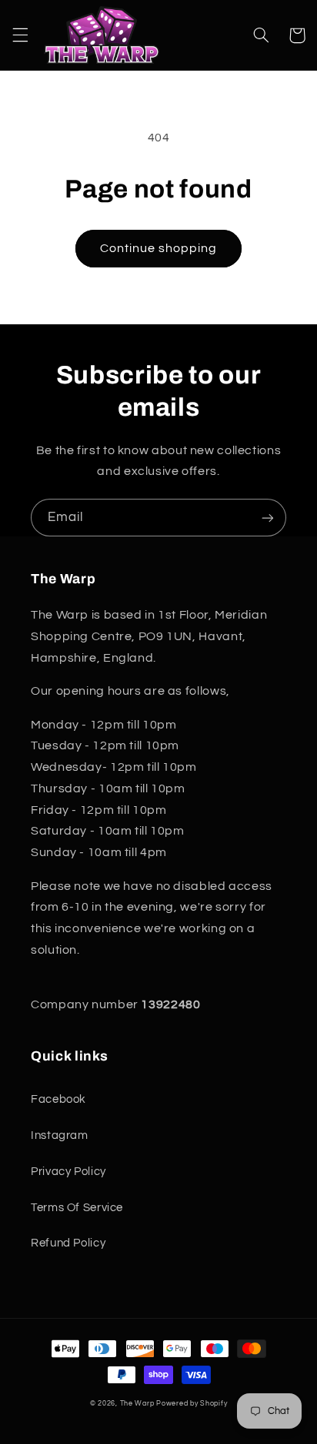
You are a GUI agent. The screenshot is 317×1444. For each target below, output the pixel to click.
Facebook (58, 1099)
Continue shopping (159, 248)
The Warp (137, 1403)
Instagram (59, 1135)
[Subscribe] (267, 517)
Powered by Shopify (191, 1403)
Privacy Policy (68, 1171)
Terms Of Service (77, 1207)
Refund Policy (68, 1243)
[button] (20, 35)
